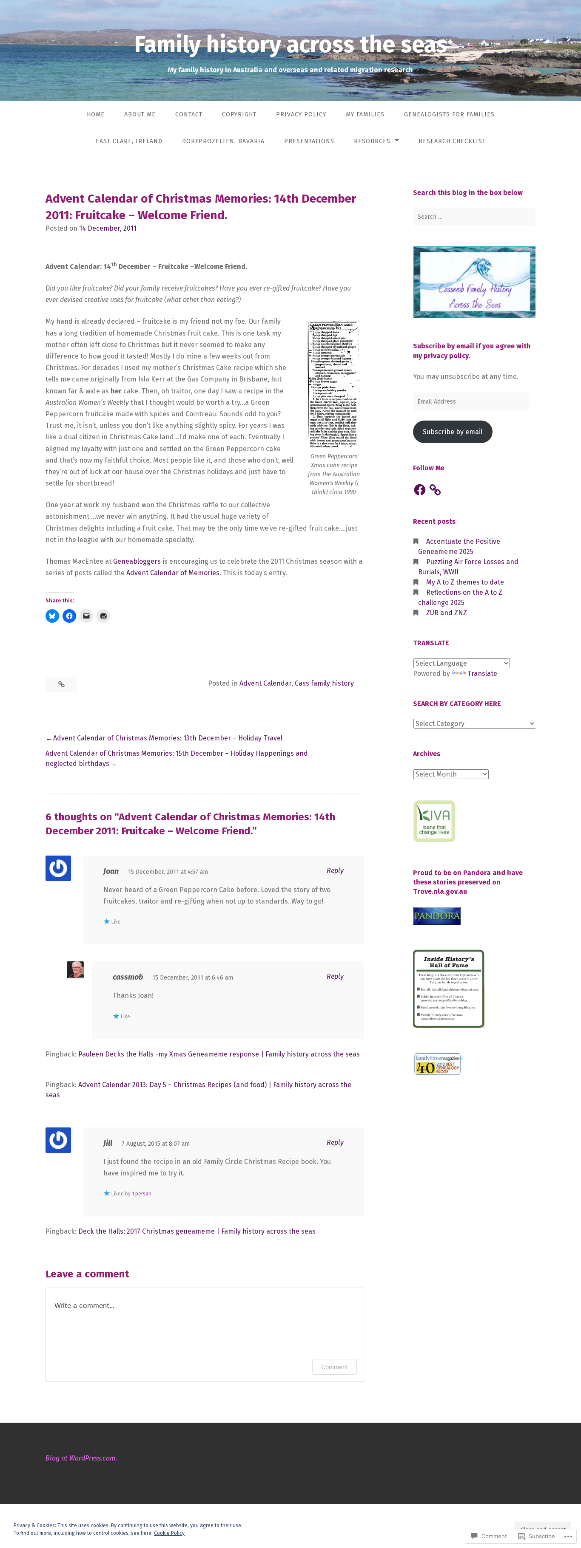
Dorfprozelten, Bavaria (223, 141)
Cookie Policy (169, 1533)
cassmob (128, 977)
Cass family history (324, 683)
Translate (482, 673)
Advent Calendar (265, 683)
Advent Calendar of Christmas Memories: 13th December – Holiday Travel (167, 738)
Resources (372, 141)
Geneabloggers (137, 561)
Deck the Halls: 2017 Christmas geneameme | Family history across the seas (197, 1231)
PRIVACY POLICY (301, 114)
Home (96, 114)
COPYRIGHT (239, 114)
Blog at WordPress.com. (81, 1458)
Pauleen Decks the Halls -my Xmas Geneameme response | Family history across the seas (219, 1054)
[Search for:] (474, 217)
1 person (141, 1194)
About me (140, 114)
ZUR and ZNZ (446, 613)
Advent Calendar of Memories (172, 573)
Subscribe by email (452, 432)
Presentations (309, 141)
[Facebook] (420, 490)
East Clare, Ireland (129, 141)
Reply (335, 871)
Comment (334, 1366)
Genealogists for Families (449, 114)
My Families (365, 114)
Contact (188, 114)
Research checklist (452, 141)
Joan (111, 871)
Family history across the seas (290, 44)
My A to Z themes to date (465, 582)
